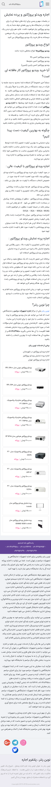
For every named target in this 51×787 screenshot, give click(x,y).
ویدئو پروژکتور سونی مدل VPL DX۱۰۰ (18, 367)
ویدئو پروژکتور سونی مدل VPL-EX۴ (19, 384)
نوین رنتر (45, 311)
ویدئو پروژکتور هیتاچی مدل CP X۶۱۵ (18, 436)
